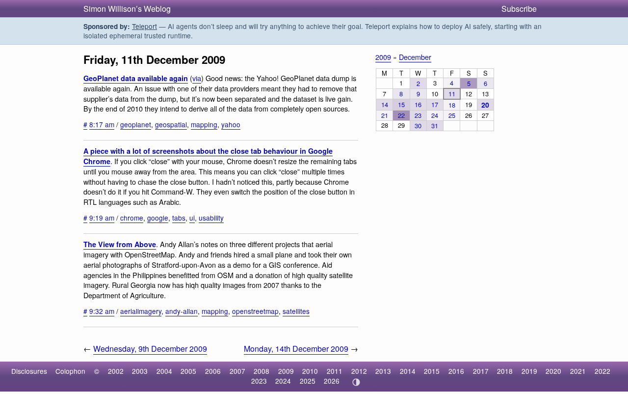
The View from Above (119, 244)
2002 (116, 371)
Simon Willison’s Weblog (127, 8)
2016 (456, 371)
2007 (237, 371)
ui (192, 218)
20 (485, 105)
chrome (131, 218)
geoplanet (135, 124)
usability (211, 218)
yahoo (230, 124)
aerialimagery (140, 311)
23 (418, 115)
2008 (261, 371)
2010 (310, 371)
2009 (383, 57)
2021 (578, 371)
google (157, 218)
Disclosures (29, 371)
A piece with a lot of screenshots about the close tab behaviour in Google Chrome (208, 156)
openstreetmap (255, 311)
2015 (432, 371)
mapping (204, 124)
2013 (383, 371)
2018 (505, 371)
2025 (307, 381)
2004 (164, 371)
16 (418, 104)
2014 (408, 371)
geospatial (171, 124)
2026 (332, 381)
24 (434, 115)
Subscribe (519, 8)
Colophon (70, 371)
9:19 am (101, 218)
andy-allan (181, 311)
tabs (178, 218)
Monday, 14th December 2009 (296, 348)
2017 (481, 371)
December (415, 57)
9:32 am (101, 311)
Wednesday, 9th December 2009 (150, 348)
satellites (296, 311)
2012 (359, 371)
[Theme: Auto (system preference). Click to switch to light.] (356, 382)
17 (434, 104)
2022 (602, 371)
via (196, 78)
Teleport (144, 26)
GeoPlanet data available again (135, 78)
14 (384, 104)
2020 (553, 371)
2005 (188, 371)
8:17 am (101, 124)
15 (401, 104)
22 (401, 115)
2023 (259, 381)
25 (451, 115)
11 (451, 93)
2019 (529, 371)
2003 (140, 371)
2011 (334, 371)
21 (384, 115)
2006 (213, 371)
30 (418, 125)
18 (451, 105)
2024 (283, 381)
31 (434, 125)
